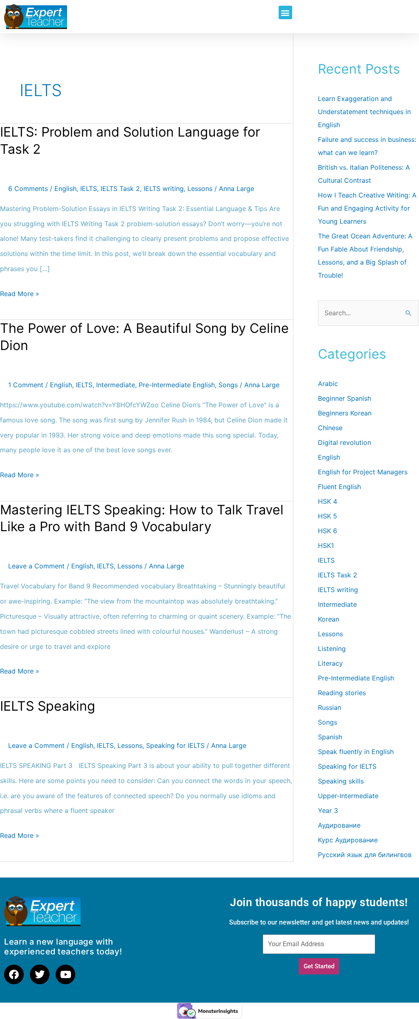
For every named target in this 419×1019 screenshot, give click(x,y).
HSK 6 (327, 531)
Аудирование (339, 825)
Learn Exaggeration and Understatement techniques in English (364, 111)
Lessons (199, 188)
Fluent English (339, 487)
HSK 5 (327, 516)
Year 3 (328, 810)
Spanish (330, 737)
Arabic (328, 383)
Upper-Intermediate (348, 796)
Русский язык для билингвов (365, 855)
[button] (285, 12)
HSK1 (326, 545)
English (65, 188)
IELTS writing (164, 188)
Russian (329, 707)
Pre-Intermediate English (177, 385)
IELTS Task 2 (120, 188)
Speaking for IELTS (175, 745)
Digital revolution (344, 442)
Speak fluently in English (356, 751)
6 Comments (28, 188)
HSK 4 (327, 501)
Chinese (330, 428)
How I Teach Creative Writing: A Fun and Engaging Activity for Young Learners (367, 208)
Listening (332, 648)
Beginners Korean (345, 413)
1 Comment (25, 385)
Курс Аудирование (348, 840)
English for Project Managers (363, 472)
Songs (228, 385)
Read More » (19, 292)
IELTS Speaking (47, 706)
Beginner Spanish (344, 398)
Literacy (330, 663)
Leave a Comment (36, 566)
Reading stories (342, 693)
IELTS (88, 188)
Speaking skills (341, 781)
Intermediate (115, 385)
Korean (328, 619)
